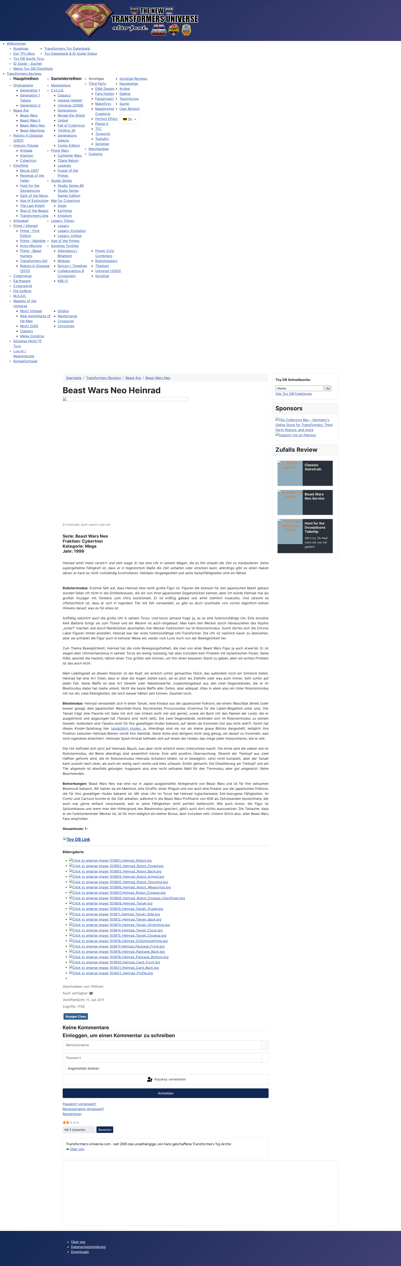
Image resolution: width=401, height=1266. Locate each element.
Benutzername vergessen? (83, 1109)
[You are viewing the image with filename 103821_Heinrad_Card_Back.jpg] (114, 967)
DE (130, 119)
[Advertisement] (191, 1193)
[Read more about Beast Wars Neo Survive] (290, 502)
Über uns (77, 1149)
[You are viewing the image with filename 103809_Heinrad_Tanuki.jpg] (110, 903)
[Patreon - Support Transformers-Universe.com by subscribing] (295, 435)
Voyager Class (75, 1016)
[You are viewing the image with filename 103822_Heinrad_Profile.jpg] (111, 973)
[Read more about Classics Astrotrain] (290, 473)
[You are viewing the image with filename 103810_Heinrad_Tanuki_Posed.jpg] (116, 908)
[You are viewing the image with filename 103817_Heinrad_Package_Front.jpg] (117, 946)
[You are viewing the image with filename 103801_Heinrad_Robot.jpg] (110, 860)
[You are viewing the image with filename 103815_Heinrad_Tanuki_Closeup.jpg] (117, 935)
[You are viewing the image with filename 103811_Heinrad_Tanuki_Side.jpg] (114, 914)
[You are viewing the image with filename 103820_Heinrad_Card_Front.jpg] (114, 962)
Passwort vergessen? (79, 1104)
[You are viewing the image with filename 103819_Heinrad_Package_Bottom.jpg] (119, 956)
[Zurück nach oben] (396, 1261)
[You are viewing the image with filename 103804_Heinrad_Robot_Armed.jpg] (116, 876)
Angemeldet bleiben (83, 1068)
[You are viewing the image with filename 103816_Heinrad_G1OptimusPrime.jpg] (118, 940)
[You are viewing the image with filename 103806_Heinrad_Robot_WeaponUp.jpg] (120, 887)
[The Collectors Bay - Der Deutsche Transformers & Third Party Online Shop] (305, 424)
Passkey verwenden (170, 1079)
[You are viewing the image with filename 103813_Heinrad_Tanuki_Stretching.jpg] (119, 924)
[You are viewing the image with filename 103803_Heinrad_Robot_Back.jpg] (115, 871)
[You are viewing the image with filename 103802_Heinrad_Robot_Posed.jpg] (116, 865)
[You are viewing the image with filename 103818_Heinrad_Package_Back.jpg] (117, 951)
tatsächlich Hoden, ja (128, 728)
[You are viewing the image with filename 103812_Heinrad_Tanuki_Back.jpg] (115, 919)
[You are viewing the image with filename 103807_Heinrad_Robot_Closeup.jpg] (117, 892)
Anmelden (166, 1093)
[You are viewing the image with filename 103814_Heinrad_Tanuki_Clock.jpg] (116, 930)
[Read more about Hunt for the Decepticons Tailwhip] (290, 531)
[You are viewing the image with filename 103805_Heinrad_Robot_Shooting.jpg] (118, 881)
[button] (25, 78)
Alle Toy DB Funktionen (293, 394)
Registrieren (72, 1114)
